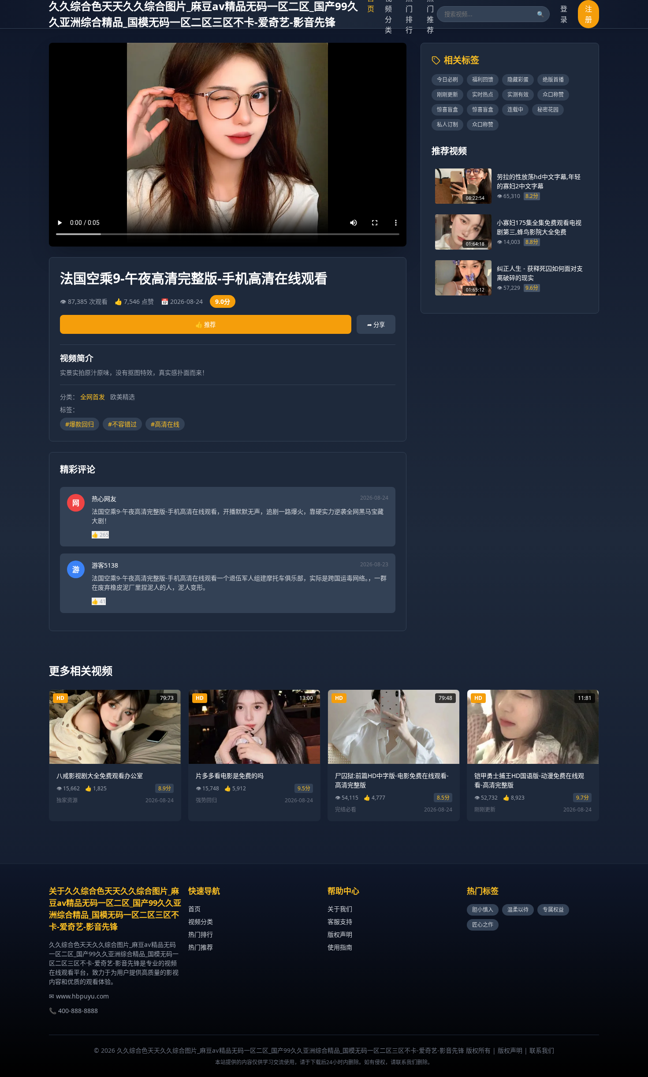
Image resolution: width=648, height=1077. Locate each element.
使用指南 (340, 947)
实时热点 (482, 94)
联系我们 (541, 1050)
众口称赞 (553, 94)
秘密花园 (548, 109)
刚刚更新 (447, 94)
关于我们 (340, 909)
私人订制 (447, 124)
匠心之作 (482, 924)
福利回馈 (482, 79)
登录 (563, 14)
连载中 (515, 109)
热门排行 (200, 934)
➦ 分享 (376, 325)
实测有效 (518, 94)
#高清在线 (165, 424)
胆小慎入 (482, 909)
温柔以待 (518, 909)
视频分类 (200, 921)
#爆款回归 (79, 424)
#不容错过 (122, 424)
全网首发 (92, 397)
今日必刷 (447, 79)
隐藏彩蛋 (518, 79)
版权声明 (340, 934)
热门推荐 (200, 947)
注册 (588, 14)
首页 (194, 909)
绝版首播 (553, 79)
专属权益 (553, 909)
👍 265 (100, 534)
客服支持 (340, 921)
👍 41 (99, 601)
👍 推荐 (205, 325)
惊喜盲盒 (447, 109)
